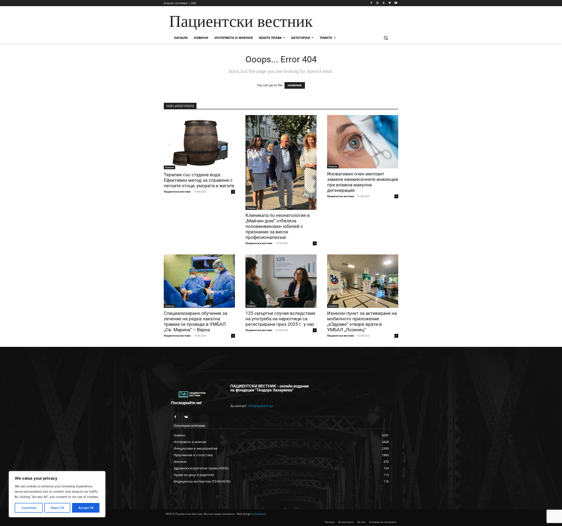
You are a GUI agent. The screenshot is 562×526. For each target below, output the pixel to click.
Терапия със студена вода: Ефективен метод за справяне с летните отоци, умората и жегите (199, 180)
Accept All (85, 508)
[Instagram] (377, 3)
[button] (385, 37)
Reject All (57, 508)
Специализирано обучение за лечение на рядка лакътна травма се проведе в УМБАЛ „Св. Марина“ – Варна (195, 321)
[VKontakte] (186, 417)
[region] (57, 494)
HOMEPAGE (295, 85)
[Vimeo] (389, 3)
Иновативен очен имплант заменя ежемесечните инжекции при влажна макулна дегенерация (362, 182)
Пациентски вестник (177, 191)
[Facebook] (371, 3)
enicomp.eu (259, 514)
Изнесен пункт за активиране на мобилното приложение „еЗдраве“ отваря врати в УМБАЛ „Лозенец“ (362, 321)
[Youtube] (395, 3)
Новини (169, 167)
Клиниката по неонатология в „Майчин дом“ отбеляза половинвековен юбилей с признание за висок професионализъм (277, 226)
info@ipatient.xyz (261, 406)
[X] (383, 3)
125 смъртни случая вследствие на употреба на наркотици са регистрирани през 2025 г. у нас (280, 319)
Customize (28, 508)
